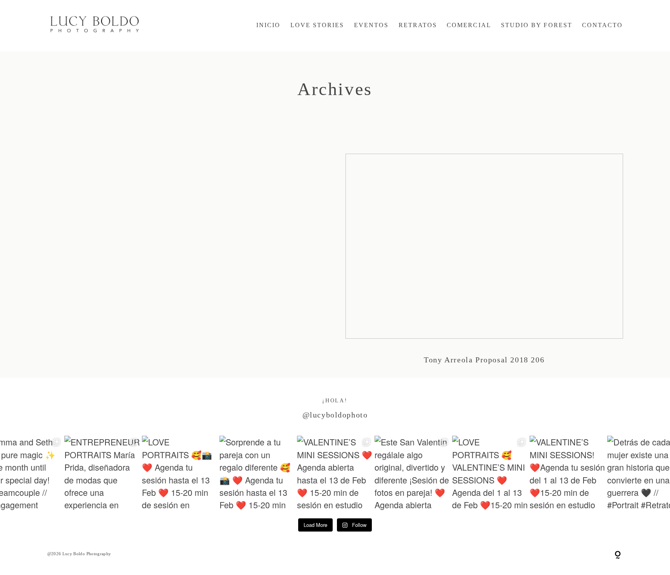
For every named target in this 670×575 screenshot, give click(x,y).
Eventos (371, 25)
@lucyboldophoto (335, 414)
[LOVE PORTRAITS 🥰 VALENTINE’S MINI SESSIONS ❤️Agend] (490, 474)
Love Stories (317, 25)
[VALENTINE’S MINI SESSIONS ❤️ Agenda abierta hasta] (335, 474)
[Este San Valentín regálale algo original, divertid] (413, 474)
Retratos (418, 25)
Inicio (268, 25)
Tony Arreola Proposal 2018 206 (484, 265)
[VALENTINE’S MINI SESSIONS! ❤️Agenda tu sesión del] (568, 474)
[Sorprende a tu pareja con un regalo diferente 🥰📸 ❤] (257, 474)
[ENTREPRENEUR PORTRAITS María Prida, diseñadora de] (102, 474)
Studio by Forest (536, 25)
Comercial (469, 25)
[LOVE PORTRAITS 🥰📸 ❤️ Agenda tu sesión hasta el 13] (180, 474)
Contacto (602, 25)
